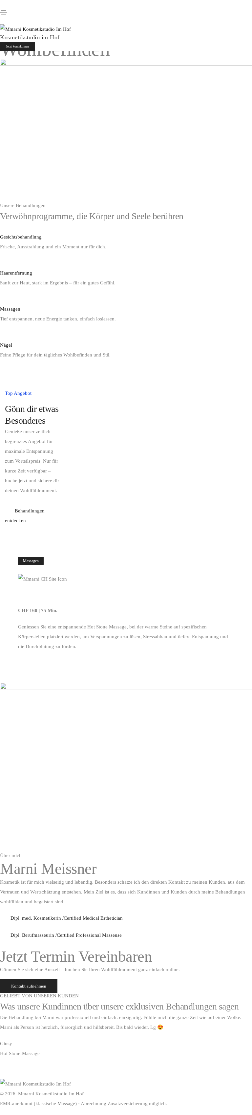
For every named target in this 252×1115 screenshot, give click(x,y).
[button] (17, 46)
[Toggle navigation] (3, 12)
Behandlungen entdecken (25, 515)
